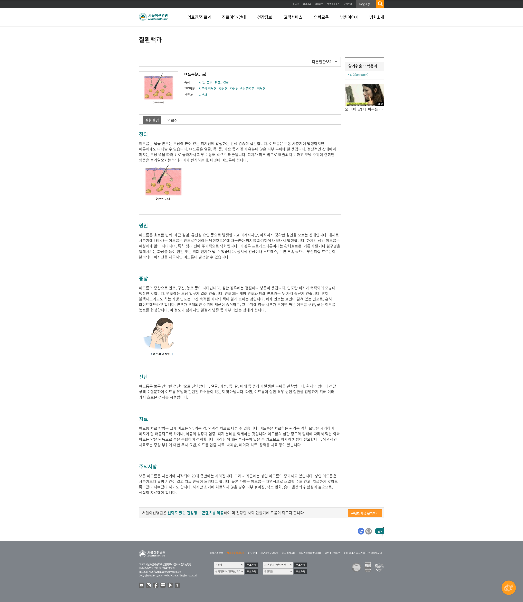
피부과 (203, 94)
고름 (209, 82)
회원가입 (307, 4)
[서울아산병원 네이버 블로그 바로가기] (163, 585)
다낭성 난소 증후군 (242, 88)
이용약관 (252, 553)
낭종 (201, 82)
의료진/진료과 (199, 17)
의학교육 (321, 17)
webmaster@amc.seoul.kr (168, 572)
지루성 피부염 (208, 88)
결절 (226, 82)
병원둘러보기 (333, 4)
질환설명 (152, 120)
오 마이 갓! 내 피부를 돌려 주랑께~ (364, 109)
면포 (218, 82)
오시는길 (348, 4)
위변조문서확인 (333, 553)
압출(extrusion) (359, 75)
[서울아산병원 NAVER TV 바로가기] (170, 585)
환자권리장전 (216, 553)
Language (364, 4)
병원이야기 (349, 17)
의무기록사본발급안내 (310, 553)
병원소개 (376, 17)
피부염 (261, 88)
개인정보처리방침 (236, 553)
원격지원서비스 (376, 553)
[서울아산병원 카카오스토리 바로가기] (177, 585)
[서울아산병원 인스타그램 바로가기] (149, 585)
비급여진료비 (288, 553)
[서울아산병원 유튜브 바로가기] (142, 585)
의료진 (172, 120)
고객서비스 (293, 17)
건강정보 (264, 17)
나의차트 (319, 4)
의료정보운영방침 (269, 553)
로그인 (296, 4)
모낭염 (223, 88)
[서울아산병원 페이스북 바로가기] (156, 585)
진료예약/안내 (234, 17)
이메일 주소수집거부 (354, 553)
